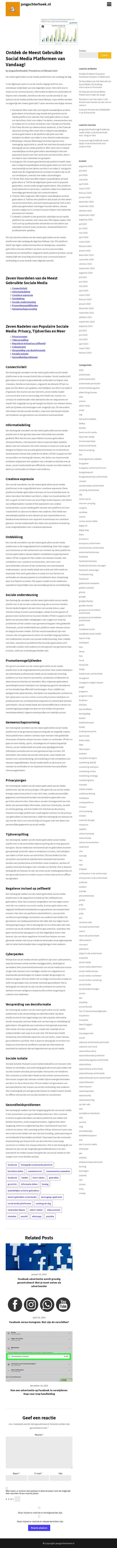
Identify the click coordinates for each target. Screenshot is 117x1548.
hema (81, 651)
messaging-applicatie (51, 1197)
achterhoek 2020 (87, 379)
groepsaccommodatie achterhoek (89, 611)
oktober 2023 (85, 317)
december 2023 (86, 308)
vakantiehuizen (86, 1082)
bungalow (83, 463)
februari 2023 (85, 352)
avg (80, 414)
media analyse (86, 789)
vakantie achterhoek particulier (94, 1042)
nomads (83, 855)
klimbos (83, 704)
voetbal (82, 1122)
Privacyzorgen (19, 336)
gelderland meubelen (89, 583)
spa (80, 997)
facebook (12, 1164)
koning (45, 1184)
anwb (81, 410)
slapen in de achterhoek (90, 953)
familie (24, 1177)
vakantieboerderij (87, 1051)
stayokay (83, 1002)
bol (80, 454)
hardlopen (84, 642)
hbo (81, 647)
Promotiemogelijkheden (25, 305)
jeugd (81, 686)
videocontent (53, 1210)
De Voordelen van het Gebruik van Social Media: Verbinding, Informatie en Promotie (95, 84)
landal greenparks (87, 731)
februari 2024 (85, 299)
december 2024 (86, 255)
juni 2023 (83, 334)
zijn (80, 1179)
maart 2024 (84, 294)
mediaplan (84, 797)
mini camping (85, 811)
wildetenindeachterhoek (90, 1162)
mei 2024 (83, 286)
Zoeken (82, 50)
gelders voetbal (86, 587)
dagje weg (84, 530)
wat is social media (88, 1144)
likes (81, 744)
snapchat (83, 957)
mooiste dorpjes (87, 820)
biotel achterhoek (87, 445)
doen (81, 534)
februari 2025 (85, 246)
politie (82, 900)
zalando (83, 1175)
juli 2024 (83, 277)
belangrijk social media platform (36, 1164)
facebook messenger (89, 569)
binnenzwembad (87, 441)
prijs (81, 904)
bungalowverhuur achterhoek (93, 476)
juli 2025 (83, 223)
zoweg (82, 1193)
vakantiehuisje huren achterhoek (95, 1077)
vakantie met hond (88, 1046)
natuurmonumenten (89, 842)
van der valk (84, 1104)
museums (83, 824)
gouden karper (86, 605)
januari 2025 (85, 250)
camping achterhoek (89, 490)
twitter (82, 1028)
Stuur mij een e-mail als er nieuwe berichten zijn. (40, 1521)
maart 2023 (84, 348)
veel (81, 1108)
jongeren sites (86, 695)
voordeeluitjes (86, 1130)
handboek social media (90, 633)
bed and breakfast (87, 419)
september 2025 (87, 215)
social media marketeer (90, 975)
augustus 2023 (86, 326)
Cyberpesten (19, 346)
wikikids (83, 1157)
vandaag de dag (43, 1203)
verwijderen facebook (89, 1113)
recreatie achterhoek (89, 926)
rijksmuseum (85, 940)
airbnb (82, 401)
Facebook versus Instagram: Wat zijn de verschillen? (39, 1322)
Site (60, 1473)
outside (82, 891)
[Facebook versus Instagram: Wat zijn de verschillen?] (39, 1303)
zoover (82, 1184)
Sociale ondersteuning (24, 301)
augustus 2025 (86, 219)
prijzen (82, 908)
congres (83, 507)
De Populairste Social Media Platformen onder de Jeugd (92, 93)
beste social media (88, 432)
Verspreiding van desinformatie (28, 350)
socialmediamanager (89, 988)
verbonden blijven (16, 1210)
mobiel (82, 815)
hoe (81, 655)
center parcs (85, 498)
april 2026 (83, 183)
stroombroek (85, 1006)
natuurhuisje (85, 837)
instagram (84, 678)
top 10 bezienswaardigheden (93, 1011)
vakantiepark (85, 1086)
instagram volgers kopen (91, 682)
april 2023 (83, 343)
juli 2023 (83, 330)
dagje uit (83, 525)
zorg (81, 1188)
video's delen (36, 1210)
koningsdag (84, 713)
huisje (82, 669)
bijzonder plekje (86, 436)
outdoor (83, 886)
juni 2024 (83, 281)
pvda (81, 913)
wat (80, 1139)
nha (81, 851)
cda (80, 494)
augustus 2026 (86, 166)
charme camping (87, 503)
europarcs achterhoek (89, 543)
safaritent (83, 948)
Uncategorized (86, 1033)
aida (81, 396)
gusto (81, 624)
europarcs (84, 538)
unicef (82, 1037)
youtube (50, 1216)
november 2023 (86, 312)
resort (82, 931)
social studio (85, 984)
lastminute (84, 735)
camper (82, 481)
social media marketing (90, 980)
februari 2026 (85, 192)
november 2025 (86, 206)
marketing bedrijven (89, 766)
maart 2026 (84, 188)
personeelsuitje (86, 895)
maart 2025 (84, 241)
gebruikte (54, 1177)
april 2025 (83, 237)
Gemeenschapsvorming (24, 308)
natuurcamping (86, 833)
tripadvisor (84, 1015)
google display (86, 601)
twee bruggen (85, 1024)
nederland (84, 846)
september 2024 (87, 268)
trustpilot (83, 1019)
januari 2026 (85, 197)
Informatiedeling (21, 291)
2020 (81, 370)
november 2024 (86, 259)
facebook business (88, 561)
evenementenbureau (89, 552)
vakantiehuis (85, 1064)
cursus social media (88, 521)
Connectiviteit (19, 288)
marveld (83, 784)
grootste (12, 1184)
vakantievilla (85, 1095)
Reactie (39, 1434)
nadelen (83, 829)
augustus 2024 (86, 272)
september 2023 (87, 321)
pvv (80, 917)
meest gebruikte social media (22, 1197)
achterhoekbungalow (89, 387)
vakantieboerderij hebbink (91, 1055)
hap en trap (84, 638)
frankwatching (86, 574)
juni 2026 (83, 175)
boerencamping (86, 450)
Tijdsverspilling (20, 339)
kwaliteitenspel (86, 722)
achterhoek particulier (89, 383)
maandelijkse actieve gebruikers (23, 1190)
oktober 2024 (85, 263)
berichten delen (15, 1171)
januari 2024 (85, 303)
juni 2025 (83, 228)
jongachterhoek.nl (36, 4)
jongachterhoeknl (18, 70)
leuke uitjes (84, 740)
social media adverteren (90, 966)
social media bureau (88, 971)
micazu (82, 806)
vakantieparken (86, 1091)
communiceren (35, 1171)
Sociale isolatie (20, 353)
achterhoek (84, 374)
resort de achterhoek (89, 935)
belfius (82, 423)
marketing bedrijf (87, 762)
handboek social (87, 629)
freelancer (84, 578)
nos (80, 860)
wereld (24, 1216)
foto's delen (39, 1177)
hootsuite (83, 664)
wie (80, 1153)
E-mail (38, 1473)
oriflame (83, 882)
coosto (82, 516)
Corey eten (84, 140)
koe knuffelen (85, 709)
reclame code (85, 922)
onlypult (83, 869)
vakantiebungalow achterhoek (93, 1059)
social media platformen (19, 1203)
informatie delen (29, 1184)
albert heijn (84, 405)
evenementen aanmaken (58, 1171)
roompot (83, 944)
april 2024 (83, 290)
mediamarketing (87, 793)
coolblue (83, 512)
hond (81, 660)
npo (81, 864)
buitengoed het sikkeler (90, 458)
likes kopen (84, 749)
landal (82, 726)
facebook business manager (92, 565)
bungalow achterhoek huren (92, 467)
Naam (16, 1473)
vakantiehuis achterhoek (91, 1068)
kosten (82, 718)
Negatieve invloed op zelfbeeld (29, 343)
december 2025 (86, 201)
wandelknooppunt (88, 1135)
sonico (82, 993)
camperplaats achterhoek (91, 485)
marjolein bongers (88, 758)
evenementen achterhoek (91, 547)
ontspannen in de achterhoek (93, 877)
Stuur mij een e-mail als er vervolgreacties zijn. (40, 1512)
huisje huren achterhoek (90, 673)
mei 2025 (83, 232)
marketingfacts (86, 780)
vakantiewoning (86, 1099)
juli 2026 (83, 170)
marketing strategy (88, 775)
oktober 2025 (85, 210)
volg (81, 1126)
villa (81, 1117)
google (82, 596)
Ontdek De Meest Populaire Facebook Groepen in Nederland (94, 75)
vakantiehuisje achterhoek (91, 1073)
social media (85, 962)
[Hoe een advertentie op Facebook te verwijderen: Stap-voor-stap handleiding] (39, 1355)
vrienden (12, 1216)
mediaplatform (86, 802)
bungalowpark (86, 472)
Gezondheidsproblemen (25, 357)
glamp (82, 592)
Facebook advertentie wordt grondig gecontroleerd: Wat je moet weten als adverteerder (39, 1282)
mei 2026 (83, 179)
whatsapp (37, 1216)
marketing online (87, 771)
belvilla (82, 427)
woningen (84, 1170)
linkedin (83, 753)
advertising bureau (88, 392)
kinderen (83, 700)
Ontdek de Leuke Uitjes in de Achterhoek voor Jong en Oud (94, 132)
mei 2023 (83, 339)
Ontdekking (18, 298)
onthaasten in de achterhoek (93, 873)
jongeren (83, 691)
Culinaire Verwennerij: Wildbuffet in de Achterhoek (94, 111)
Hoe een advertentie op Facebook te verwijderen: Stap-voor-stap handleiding (39, 1391)
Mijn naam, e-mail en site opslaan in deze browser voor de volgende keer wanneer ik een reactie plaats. (38, 1492)
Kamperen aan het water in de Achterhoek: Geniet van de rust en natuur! (95, 102)
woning (82, 1166)
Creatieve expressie (22, 295)
